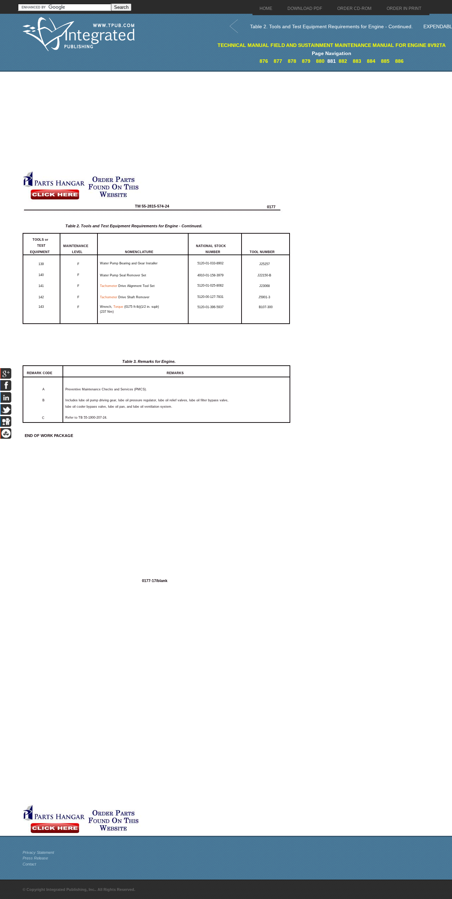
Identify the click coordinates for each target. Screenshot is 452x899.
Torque (118, 306)
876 (264, 61)
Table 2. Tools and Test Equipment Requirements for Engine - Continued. (331, 26)
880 (320, 61)
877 (278, 61)
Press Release (35, 858)
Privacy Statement (38, 852)
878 (292, 61)
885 (385, 61)
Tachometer (108, 286)
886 (399, 61)
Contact (29, 864)
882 (343, 61)
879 (306, 61)
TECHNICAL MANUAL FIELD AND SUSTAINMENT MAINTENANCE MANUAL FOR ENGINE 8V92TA (332, 45)
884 (371, 61)
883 (357, 61)
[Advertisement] (173, 121)
